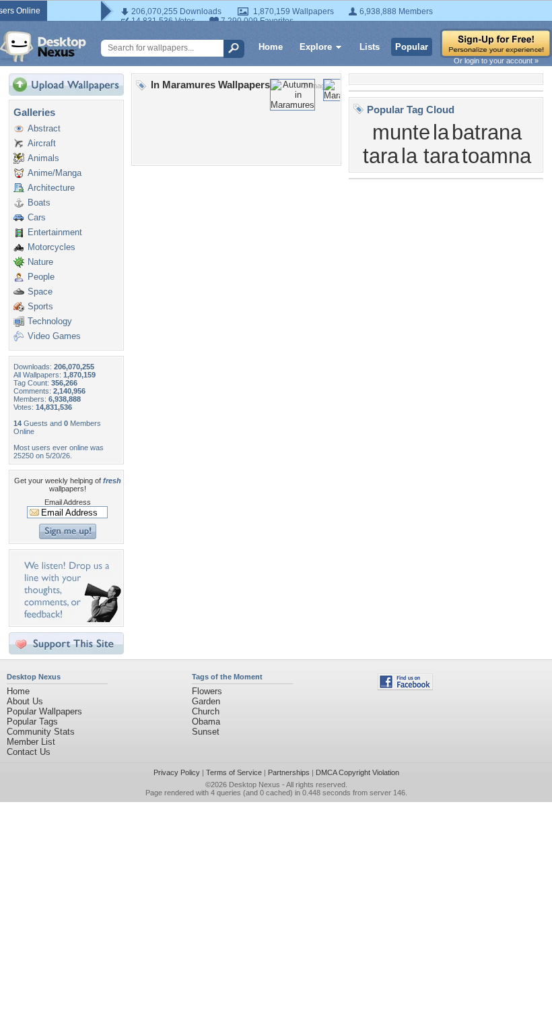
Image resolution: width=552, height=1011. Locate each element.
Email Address (67, 502)
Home (270, 47)
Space (40, 291)
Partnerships (289, 772)
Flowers (207, 691)
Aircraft (42, 143)
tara (381, 155)
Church (205, 711)
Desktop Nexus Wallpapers (43, 46)
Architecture (51, 188)
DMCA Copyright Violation (357, 772)
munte (401, 132)
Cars (37, 217)
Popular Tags (32, 721)
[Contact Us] (70, 619)
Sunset (205, 732)
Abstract (44, 128)
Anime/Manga (54, 173)
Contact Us (28, 752)
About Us (25, 701)
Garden (206, 701)
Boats (39, 202)
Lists (369, 47)
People (41, 277)
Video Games (54, 336)
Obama (206, 721)
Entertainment (55, 232)
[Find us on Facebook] (405, 687)
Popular (411, 47)
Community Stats (41, 732)
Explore (316, 47)
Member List (31, 742)
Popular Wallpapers (44, 711)
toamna (496, 155)
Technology (50, 321)
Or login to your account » (496, 61)
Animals (43, 158)
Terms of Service (234, 772)
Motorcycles (51, 247)
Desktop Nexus (254, 784)
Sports (40, 306)
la (441, 132)
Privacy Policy (176, 772)
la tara (430, 155)
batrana (487, 132)
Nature (40, 262)
